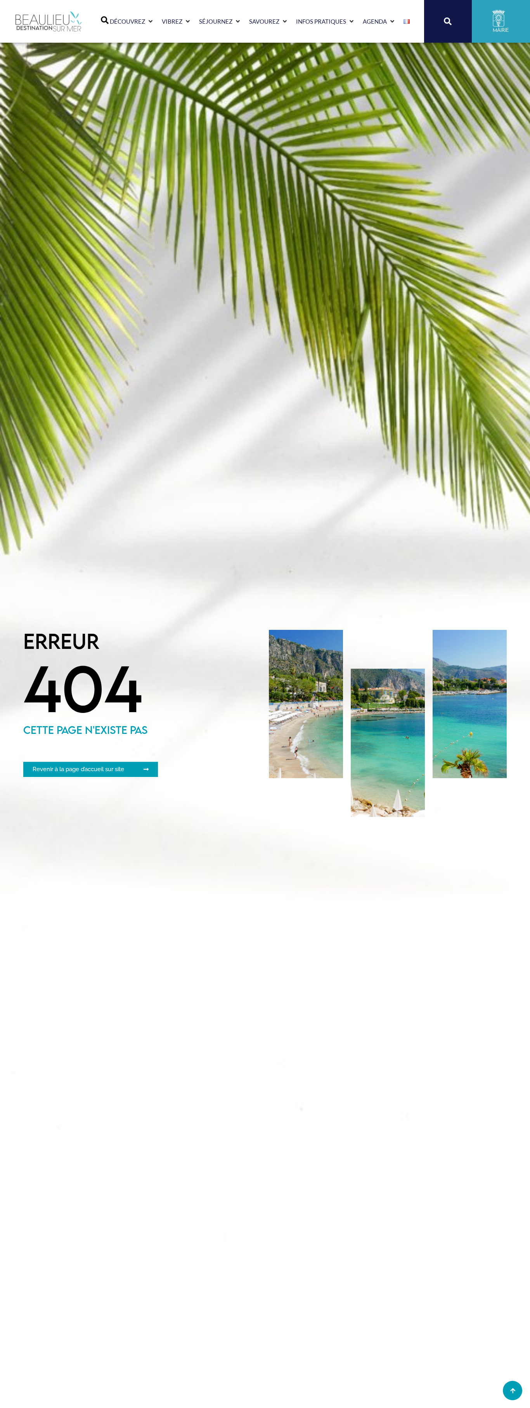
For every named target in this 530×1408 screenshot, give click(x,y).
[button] (132, 21)
